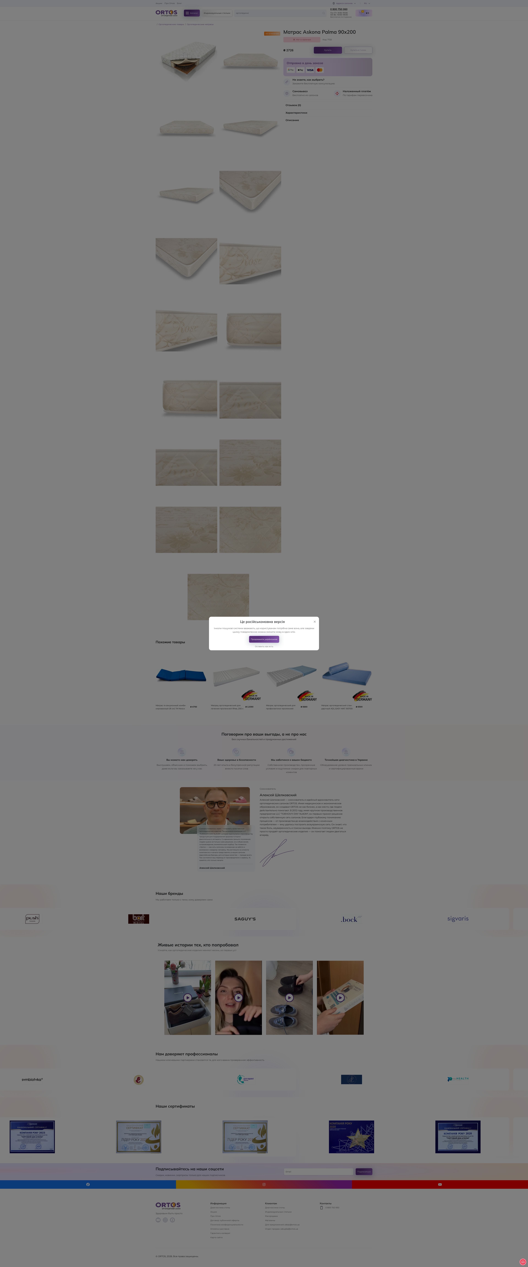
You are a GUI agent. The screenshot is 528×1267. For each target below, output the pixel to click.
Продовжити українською (264, 639)
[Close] (315, 622)
